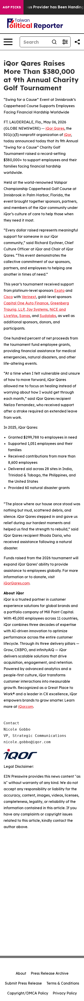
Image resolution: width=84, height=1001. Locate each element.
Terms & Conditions (62, 983)
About (21, 973)
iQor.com (25, 706)
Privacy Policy (65, 993)
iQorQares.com (17, 583)
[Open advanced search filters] (65, 42)
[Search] (54, 42)
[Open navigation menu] (8, 41)
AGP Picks (12, 7)
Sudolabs (48, 315)
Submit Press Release (23, 983)
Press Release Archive (50, 973)
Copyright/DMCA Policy (27, 993)
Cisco (8, 296)
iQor (67, 134)
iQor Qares (54, 128)
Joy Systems (37, 309)
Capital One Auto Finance (26, 303)
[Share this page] (77, 41)
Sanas (24, 315)
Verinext (29, 296)
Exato (59, 290)
